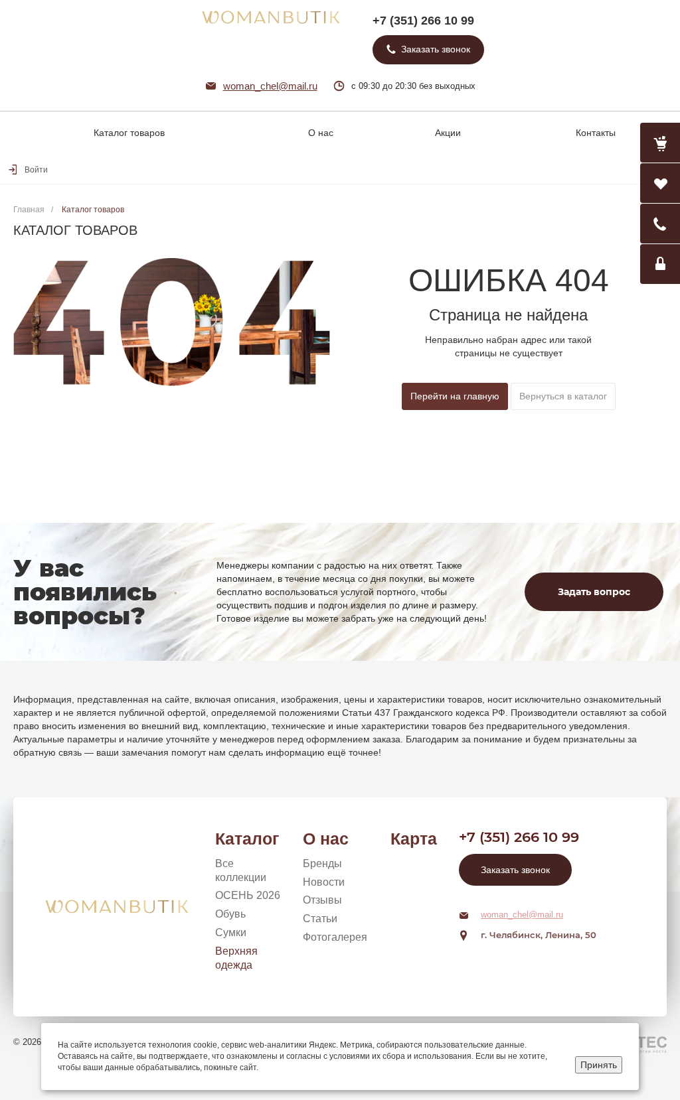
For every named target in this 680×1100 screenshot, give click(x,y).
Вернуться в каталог (563, 396)
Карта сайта (413, 839)
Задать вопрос (594, 592)
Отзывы (322, 900)
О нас (326, 838)
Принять (598, 1065)
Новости (324, 882)
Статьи (320, 918)
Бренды (322, 863)
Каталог (247, 838)
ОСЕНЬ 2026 (247, 895)
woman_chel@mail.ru (270, 86)
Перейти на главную (454, 396)
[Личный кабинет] (660, 264)
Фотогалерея (335, 937)
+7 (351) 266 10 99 (423, 20)
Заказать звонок (515, 869)
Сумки (230, 932)
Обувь (230, 914)
